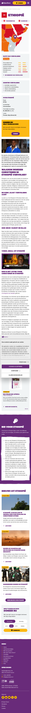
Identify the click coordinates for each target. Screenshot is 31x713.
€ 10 (16, 626)
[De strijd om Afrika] (15, 381)
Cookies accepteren (15, 366)
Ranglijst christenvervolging (11, 9)
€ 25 (6, 626)
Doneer (20, 3)
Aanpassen (14, 370)
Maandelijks (9, 621)
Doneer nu (16, 630)
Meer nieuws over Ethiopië (15, 600)
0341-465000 (7, 675)
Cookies (4, 708)
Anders (23, 625)
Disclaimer (4, 704)
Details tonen (22, 362)
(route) (12, 672)
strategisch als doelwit (8, 293)
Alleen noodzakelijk (15, 375)
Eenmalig (21, 621)
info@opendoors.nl (8, 677)
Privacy (3, 706)
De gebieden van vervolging (14, 75)
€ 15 (11, 626)
